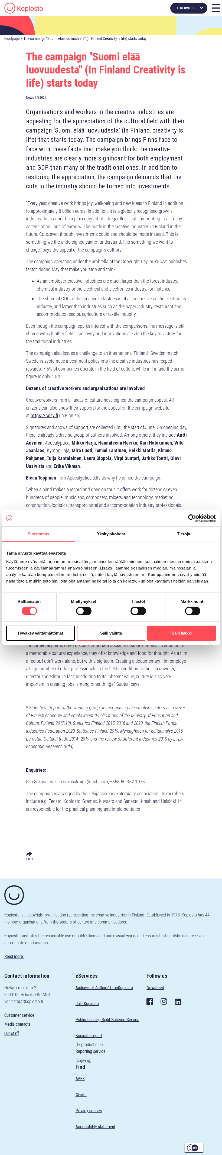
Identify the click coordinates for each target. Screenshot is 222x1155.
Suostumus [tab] (39, 533)
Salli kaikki (182, 633)
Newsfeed (155, 987)
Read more (14, 956)
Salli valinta (111, 633)
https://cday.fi (44, 415)
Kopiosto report (89, 1035)
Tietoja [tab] (183, 533)
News (30, 97)
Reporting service (91, 1051)
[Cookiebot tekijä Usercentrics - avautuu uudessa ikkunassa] (192, 518)
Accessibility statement (95, 1126)
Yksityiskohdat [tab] (111, 533)
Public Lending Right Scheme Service (107, 1019)
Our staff (11, 1033)
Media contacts (17, 1024)
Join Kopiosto (87, 1003)
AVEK (80, 1078)
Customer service (19, 1015)
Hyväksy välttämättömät (40, 633)
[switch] (84, 611)
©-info (81, 1094)
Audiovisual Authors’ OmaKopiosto (104, 987)
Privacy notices (89, 1110)
